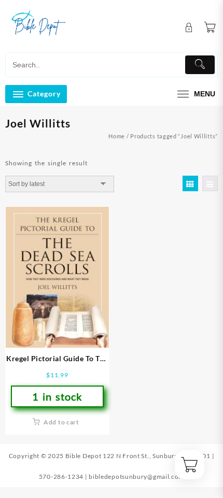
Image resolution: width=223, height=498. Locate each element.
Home (116, 136)
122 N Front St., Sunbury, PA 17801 (157, 456)
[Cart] (210, 27)
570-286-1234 (61, 476)
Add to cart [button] (61, 422)
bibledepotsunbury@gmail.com (136, 476)
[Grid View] (190, 183)
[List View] (210, 183)
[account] (189, 27)
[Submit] (200, 64)
